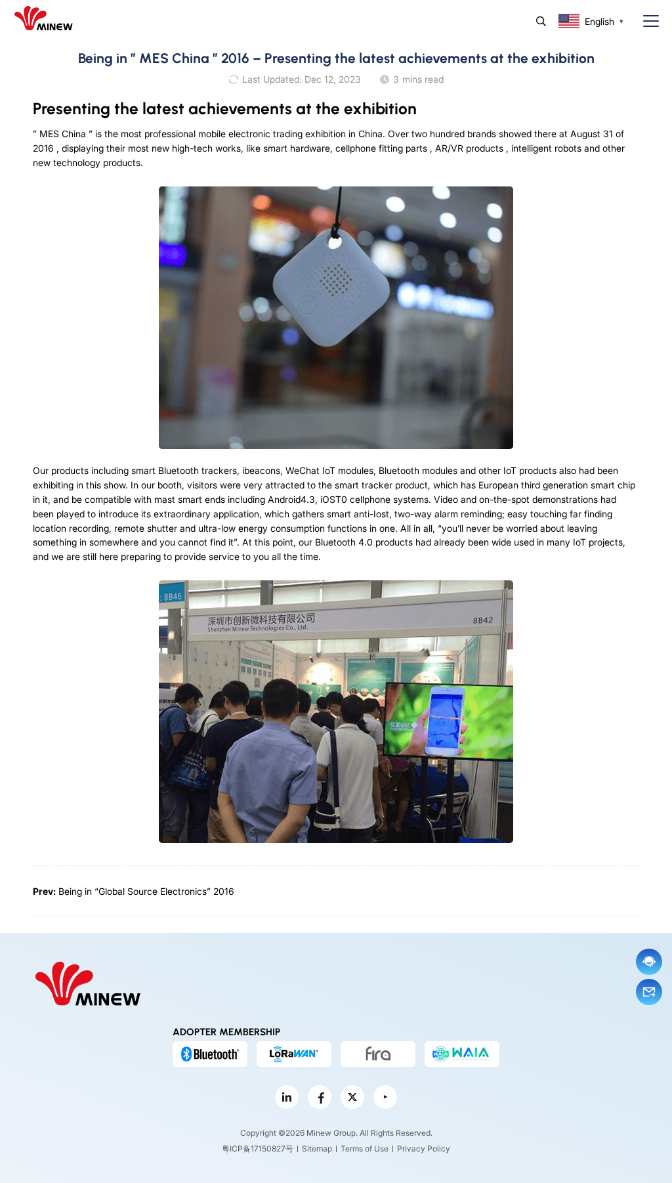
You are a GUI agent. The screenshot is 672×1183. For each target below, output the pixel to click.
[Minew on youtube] (385, 1097)
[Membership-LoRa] (294, 1053)
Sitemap (317, 1148)
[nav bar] (646, 21)
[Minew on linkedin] (286, 1097)
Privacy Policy (423, 1148)
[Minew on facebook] (319, 1097)
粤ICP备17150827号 (257, 1148)
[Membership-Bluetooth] (210, 1053)
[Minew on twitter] (352, 1097)
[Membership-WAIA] (462, 1053)
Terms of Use (364, 1148)
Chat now (649, 962)
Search (541, 21)
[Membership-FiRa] (378, 1053)
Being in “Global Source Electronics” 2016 (146, 891)
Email (649, 992)
